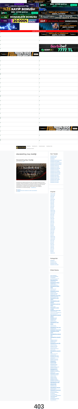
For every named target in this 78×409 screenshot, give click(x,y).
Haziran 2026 (52, 195)
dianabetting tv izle (52, 372)
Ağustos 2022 (52, 236)
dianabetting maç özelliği (28, 190)
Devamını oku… (33, 187)
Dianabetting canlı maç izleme (55, 304)
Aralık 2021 (52, 247)
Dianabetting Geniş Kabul (54, 175)
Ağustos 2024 (52, 210)
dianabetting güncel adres (55, 329)
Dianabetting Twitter (49, 146)
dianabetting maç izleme (53, 346)
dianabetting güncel (53, 328)
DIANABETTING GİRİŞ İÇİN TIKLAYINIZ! (39, 31)
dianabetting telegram (53, 367)
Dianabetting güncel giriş (55, 334)
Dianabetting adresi (54, 282)
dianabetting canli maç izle (53, 294)
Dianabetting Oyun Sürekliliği (55, 171)
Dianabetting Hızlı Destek (54, 182)
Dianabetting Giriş (34, 146)
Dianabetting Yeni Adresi (30, 148)
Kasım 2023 (52, 222)
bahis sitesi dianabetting (54, 276)
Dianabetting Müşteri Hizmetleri (54, 348)
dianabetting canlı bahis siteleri (54, 296)
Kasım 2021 (52, 248)
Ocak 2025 (52, 203)
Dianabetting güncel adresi (54, 332)
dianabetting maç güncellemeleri (53, 345)
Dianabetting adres (53, 281)
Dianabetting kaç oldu (55, 343)
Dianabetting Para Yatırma (54, 355)
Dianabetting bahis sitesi (54, 287)
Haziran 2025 (52, 199)
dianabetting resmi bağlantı (53, 363)
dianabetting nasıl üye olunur (54, 353)
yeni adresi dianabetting (54, 398)
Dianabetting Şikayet (42, 146)
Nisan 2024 (52, 215)
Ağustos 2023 (52, 226)
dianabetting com (58, 312)
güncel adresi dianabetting (53, 394)
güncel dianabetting (34, 190)
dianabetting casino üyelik (53, 312)
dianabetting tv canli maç (54, 370)
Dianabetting (28, 146)
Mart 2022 (52, 243)
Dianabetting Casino (53, 306)
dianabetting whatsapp (53, 377)
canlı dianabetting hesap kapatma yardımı (54, 278)
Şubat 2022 (52, 244)
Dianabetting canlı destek (54, 301)
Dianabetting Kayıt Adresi (54, 180)
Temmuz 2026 (52, 193)
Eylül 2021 (52, 251)
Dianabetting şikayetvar (55, 390)
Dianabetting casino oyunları (54, 308)
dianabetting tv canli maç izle (55, 371)
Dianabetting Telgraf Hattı (54, 165)
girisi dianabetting (52, 393)
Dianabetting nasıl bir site (55, 351)
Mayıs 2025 (52, 200)
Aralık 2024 (52, 204)
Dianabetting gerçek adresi (55, 315)
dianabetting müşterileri (52, 349)
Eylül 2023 (52, 225)
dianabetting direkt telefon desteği (54, 313)
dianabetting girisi (53, 319)
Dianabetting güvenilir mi (55, 338)
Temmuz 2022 (52, 237)
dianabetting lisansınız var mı (53, 344)
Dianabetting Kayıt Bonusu (54, 169)
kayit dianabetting (58, 395)
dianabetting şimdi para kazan (53, 391)
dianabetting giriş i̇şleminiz (53, 325)
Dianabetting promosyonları (53, 362)
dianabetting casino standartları (53, 311)
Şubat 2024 (52, 218)
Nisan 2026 (52, 196)
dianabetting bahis (53, 283)
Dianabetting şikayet (55, 387)
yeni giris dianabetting (53, 399)
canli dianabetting (52, 277)
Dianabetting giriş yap (55, 327)
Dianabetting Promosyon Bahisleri (55, 164)
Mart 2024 (52, 217)
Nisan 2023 (52, 232)
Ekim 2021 (52, 250)
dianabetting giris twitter (53, 321)
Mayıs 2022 (52, 240)
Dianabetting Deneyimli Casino (55, 172)
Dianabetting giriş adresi (54, 323)
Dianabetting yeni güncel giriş (54, 383)
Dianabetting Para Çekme (54, 356)
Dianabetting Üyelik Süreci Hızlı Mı (56, 160)
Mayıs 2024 (52, 214)
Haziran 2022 (52, 239)
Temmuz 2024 (52, 211)
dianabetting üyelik (53, 385)
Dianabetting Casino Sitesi (55, 310)
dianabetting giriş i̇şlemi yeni (53, 326)
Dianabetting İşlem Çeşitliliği (55, 179)
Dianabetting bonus (54, 291)
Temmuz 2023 (52, 228)
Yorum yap (18, 191)
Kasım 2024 (52, 206)
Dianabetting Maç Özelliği (24, 160)
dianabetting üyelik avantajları (53, 386)
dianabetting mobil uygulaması (53, 347)
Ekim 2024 (52, 207)
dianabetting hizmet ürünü (20, 190)
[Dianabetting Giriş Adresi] (21, 147)
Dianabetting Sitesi (53, 364)
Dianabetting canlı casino (54, 298)
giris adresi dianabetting (54, 392)
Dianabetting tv (53, 369)
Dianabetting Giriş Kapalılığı (54, 161)
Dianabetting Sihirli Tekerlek (54, 176)
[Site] (19, 54)
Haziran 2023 (52, 229)
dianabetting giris (53, 317)
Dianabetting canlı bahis (55, 295)
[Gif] (39, 73)
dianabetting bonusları (53, 292)
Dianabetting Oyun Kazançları (55, 168)
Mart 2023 (52, 233)
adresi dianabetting (53, 275)
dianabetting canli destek (54, 293)
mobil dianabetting (53, 396)
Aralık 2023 (52, 221)
